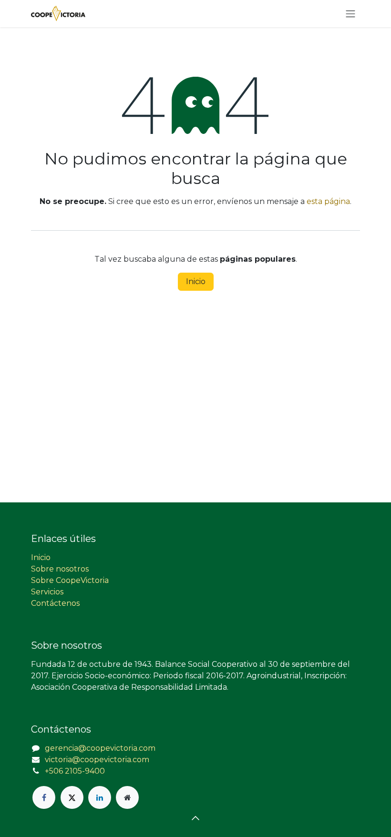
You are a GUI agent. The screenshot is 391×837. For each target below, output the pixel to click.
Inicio (196, 281)
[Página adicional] (127, 797)
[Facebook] (43, 797)
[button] (195, 817)
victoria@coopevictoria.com (97, 759)
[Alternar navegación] (350, 13)
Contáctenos (55, 603)
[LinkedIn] (99, 797)
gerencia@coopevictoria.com (100, 748)
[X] (72, 797)
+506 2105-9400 (75, 771)
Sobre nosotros (60, 568)
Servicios (47, 591)
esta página (328, 201)
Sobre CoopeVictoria (70, 580)
